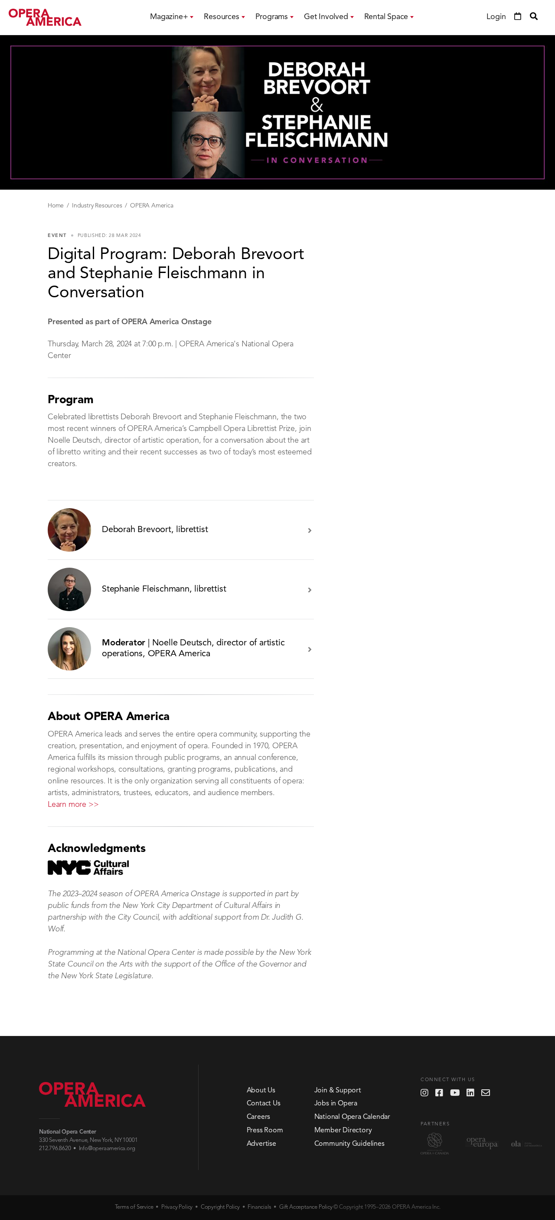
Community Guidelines (349, 1144)
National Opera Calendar (352, 1117)
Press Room (265, 1130)
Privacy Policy (177, 1207)
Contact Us (264, 1103)
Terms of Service (134, 1207)
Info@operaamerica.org (107, 1148)
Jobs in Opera (335, 1103)
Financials (259, 1207)
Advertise (261, 1144)
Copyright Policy (220, 1207)
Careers (259, 1117)
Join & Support (337, 1090)
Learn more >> (73, 805)
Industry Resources (97, 206)
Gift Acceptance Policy (306, 1207)
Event (57, 235)
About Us (261, 1090)
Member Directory (343, 1130)
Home (56, 206)
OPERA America (151, 206)
